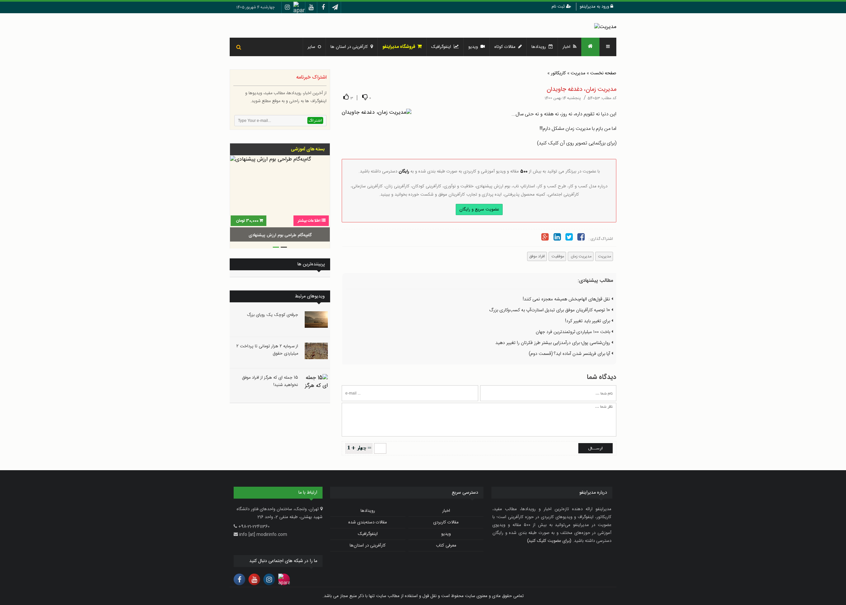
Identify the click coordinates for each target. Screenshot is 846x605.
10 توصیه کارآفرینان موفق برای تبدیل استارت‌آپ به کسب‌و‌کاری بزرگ (550, 310)
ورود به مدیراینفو (595, 6)
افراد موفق (537, 256)
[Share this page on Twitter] (569, 238)
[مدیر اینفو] (605, 27)
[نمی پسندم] (364, 97)
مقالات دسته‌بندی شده (367, 522)
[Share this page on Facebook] (581, 238)
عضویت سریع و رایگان (479, 209)
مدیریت (578, 73)
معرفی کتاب (446, 545)
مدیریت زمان (581, 256)
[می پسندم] (346, 97)
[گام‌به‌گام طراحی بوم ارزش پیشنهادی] (280, 199)
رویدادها (540, 47)
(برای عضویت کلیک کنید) (549, 541)
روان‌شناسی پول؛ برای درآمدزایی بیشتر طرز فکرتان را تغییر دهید (553, 343)
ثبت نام (559, 6)
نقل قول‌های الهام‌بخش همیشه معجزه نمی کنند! (567, 299)
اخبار (567, 47)
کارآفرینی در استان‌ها (368, 545)
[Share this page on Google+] (545, 238)
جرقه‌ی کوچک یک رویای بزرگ (272, 315)
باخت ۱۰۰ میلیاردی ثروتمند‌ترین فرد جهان (573, 332)
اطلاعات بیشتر (309, 220)
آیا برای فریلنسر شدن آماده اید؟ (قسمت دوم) (570, 354)
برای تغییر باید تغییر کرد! (588, 321)
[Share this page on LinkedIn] (557, 238)
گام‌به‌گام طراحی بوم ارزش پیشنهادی (280, 235)
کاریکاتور (558, 73)
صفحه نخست (603, 73)
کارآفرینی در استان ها (350, 47)
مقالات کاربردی (446, 522)
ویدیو (474, 47)
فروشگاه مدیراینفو (399, 47)
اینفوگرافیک (442, 47)
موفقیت (557, 256)
